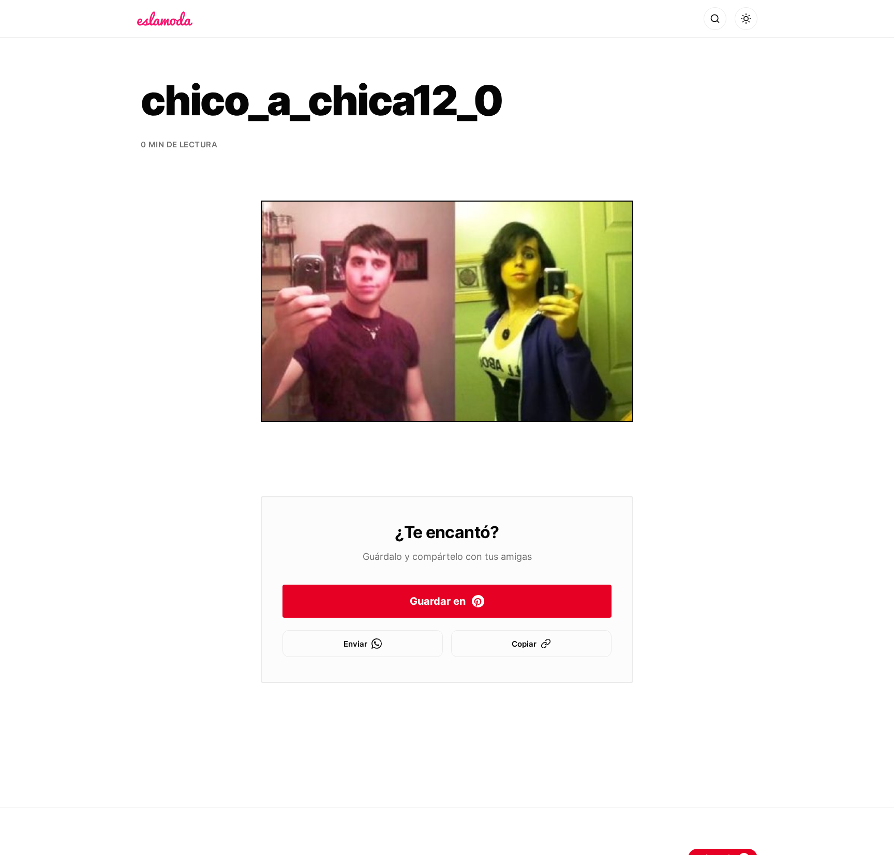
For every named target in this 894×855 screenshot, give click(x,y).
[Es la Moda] (165, 18)
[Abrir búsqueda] (715, 18)
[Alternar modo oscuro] (746, 18)
